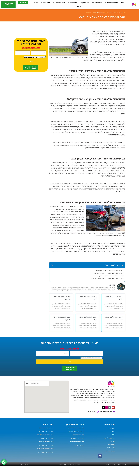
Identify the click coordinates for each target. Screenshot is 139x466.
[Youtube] (113, 407)
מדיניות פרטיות (33, 57)
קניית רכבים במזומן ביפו (46, 438)
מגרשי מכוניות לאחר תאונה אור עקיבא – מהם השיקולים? (108, 273)
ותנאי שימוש (27, 57)
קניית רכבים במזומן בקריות (46, 445)
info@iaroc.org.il (23, 464)
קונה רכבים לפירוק (112, 3)
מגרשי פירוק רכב (97, 3)
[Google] (103, 407)
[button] (52, 265)
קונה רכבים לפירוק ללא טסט (76, 431)
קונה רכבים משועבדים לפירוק (76, 428)
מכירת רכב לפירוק (60, 3)
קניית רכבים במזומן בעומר (46, 428)
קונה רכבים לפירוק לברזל (77, 442)
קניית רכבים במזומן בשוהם (46, 442)
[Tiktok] (109, 407)
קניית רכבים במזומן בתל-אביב (45, 435)
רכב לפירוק (85, 3)
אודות (122, 3)
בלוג (37, 3)
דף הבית (123, 13)
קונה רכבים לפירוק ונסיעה (77, 438)
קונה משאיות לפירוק (78, 435)
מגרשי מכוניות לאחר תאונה (113, 13)
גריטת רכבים (73, 3)
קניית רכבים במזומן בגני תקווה (45, 449)
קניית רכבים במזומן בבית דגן (45, 452)
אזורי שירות (46, 3)
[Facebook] (100, 456)
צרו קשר (79, 6)
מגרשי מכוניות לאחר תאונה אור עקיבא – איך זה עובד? (109, 271)
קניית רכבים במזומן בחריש (46, 431)
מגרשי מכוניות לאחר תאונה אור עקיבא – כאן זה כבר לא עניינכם (106, 278)
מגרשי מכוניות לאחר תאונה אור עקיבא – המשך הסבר (109, 276)
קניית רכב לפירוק (79, 445)
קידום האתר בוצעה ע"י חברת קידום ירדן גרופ (116, 464)
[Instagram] (106, 407)
